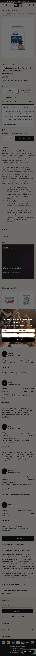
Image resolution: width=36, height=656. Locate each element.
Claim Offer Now (18, 340)
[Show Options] (33, 335)
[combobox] (26, 335)
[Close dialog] (34, 310)
